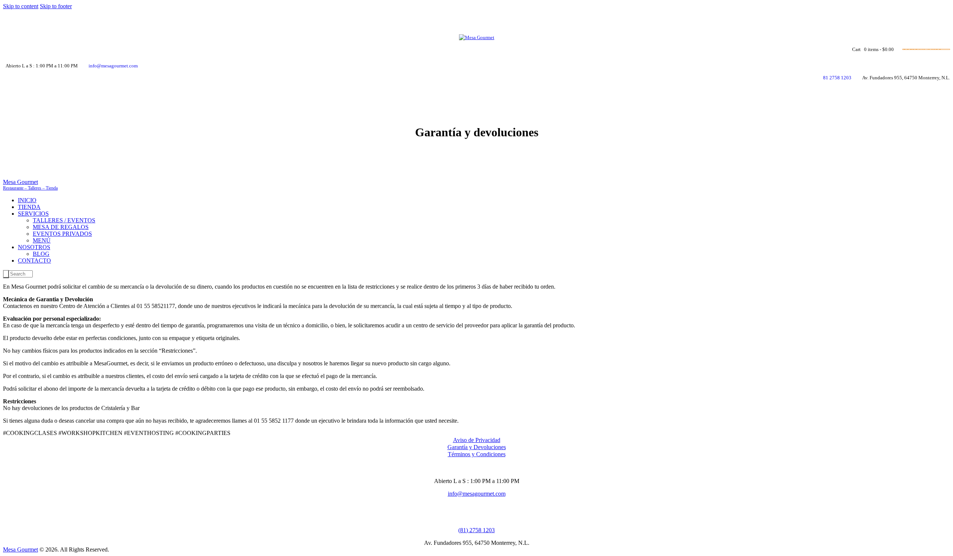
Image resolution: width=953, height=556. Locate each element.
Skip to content (20, 6)
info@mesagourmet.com (477, 493)
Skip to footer (56, 6)
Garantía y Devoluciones (476, 447)
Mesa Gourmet (20, 549)
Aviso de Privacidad (476, 440)
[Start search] (6, 274)
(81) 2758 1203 (476, 530)
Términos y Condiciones (477, 454)
